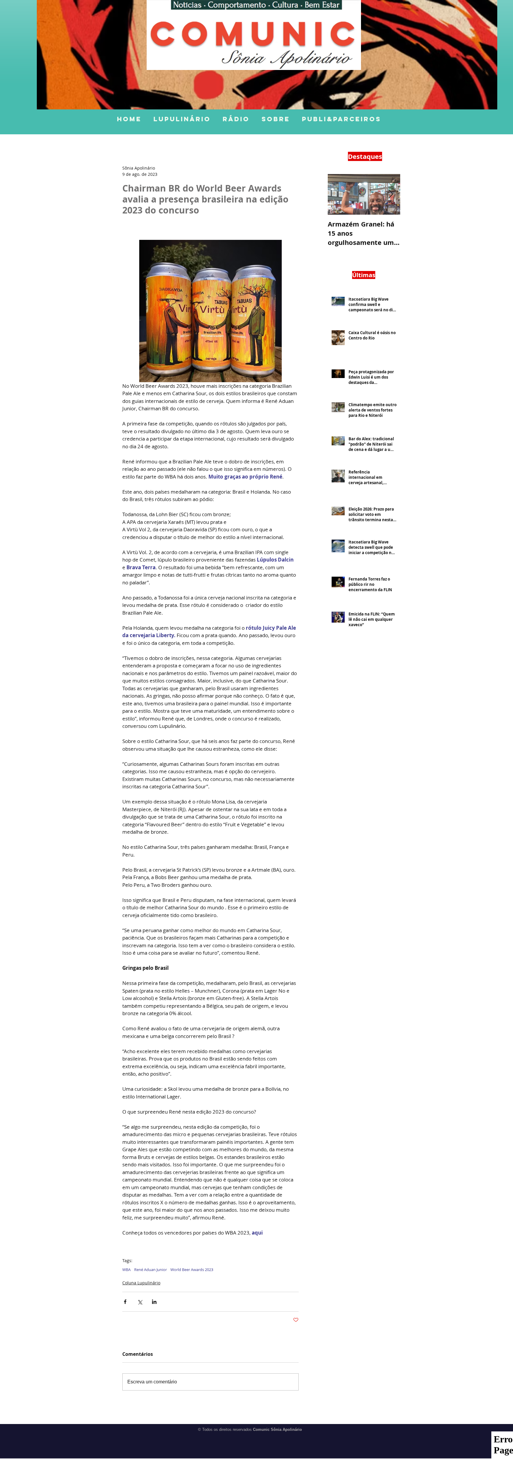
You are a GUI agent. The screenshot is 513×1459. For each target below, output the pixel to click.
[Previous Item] (337, 194)
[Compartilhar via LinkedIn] (154, 1302)
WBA (126, 1269)
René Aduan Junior (150, 1269)
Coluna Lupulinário (141, 1283)
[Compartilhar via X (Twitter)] (139, 1302)
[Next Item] (390, 194)
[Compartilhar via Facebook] (125, 1302)
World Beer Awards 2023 (191, 1269)
